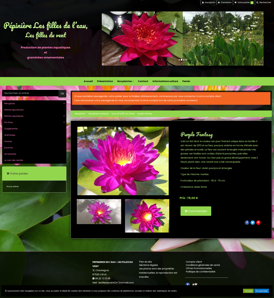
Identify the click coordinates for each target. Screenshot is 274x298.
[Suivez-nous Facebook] (187, 284)
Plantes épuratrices (14, 109)
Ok (62, 93)
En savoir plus (262, 291)
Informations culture (165, 81)
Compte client (194, 261)
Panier (186, 81)
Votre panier (18, 174)
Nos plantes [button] (124, 81)
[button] (110, 38)
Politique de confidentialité (200, 271)
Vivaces (8, 141)
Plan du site (145, 261)
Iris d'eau (8, 122)
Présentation (105, 81)
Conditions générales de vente (203, 265)
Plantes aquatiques (13, 116)
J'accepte (248, 291)
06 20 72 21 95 (102, 278)
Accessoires (10, 154)
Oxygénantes (11, 128)
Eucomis (8, 147)
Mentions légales (148, 265)
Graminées (9, 135)
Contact (143, 81)
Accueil (88, 81)
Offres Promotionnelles (199, 268)
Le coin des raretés (13, 160)
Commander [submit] (197, 211)
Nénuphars (9, 103)
